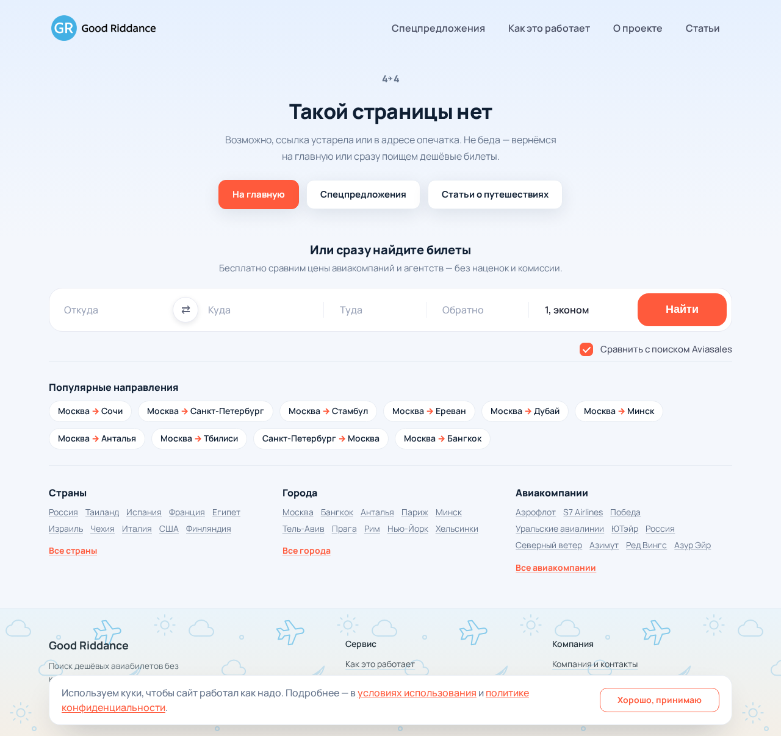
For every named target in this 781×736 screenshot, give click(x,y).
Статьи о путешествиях (495, 194)
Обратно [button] (463, 309)
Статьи (703, 28)
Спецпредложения (438, 28)
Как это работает (549, 28)
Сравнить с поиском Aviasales (666, 349)
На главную (258, 194)
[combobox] (113, 309)
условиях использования (417, 692)
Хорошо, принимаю (659, 700)
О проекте (638, 28)
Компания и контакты (595, 664)
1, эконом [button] (567, 309)
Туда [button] (351, 309)
